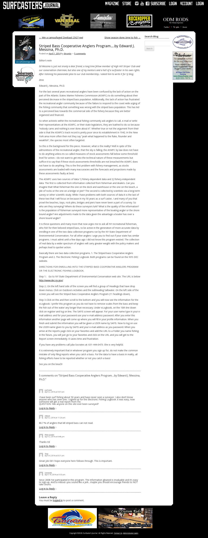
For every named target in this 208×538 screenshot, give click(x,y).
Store (127, 3)
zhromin (67, 53)
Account (186, 3)
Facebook (147, 3)
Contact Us (118, 533)
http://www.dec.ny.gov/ (51, 280)
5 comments (80, 53)
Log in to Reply (47, 408)
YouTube (142, 3)
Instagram (137, 3)
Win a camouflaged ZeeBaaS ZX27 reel (61, 37)
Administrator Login (130, 533)
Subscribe (158, 3)
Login (173, 3)
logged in (58, 500)
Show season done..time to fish (122, 37)
